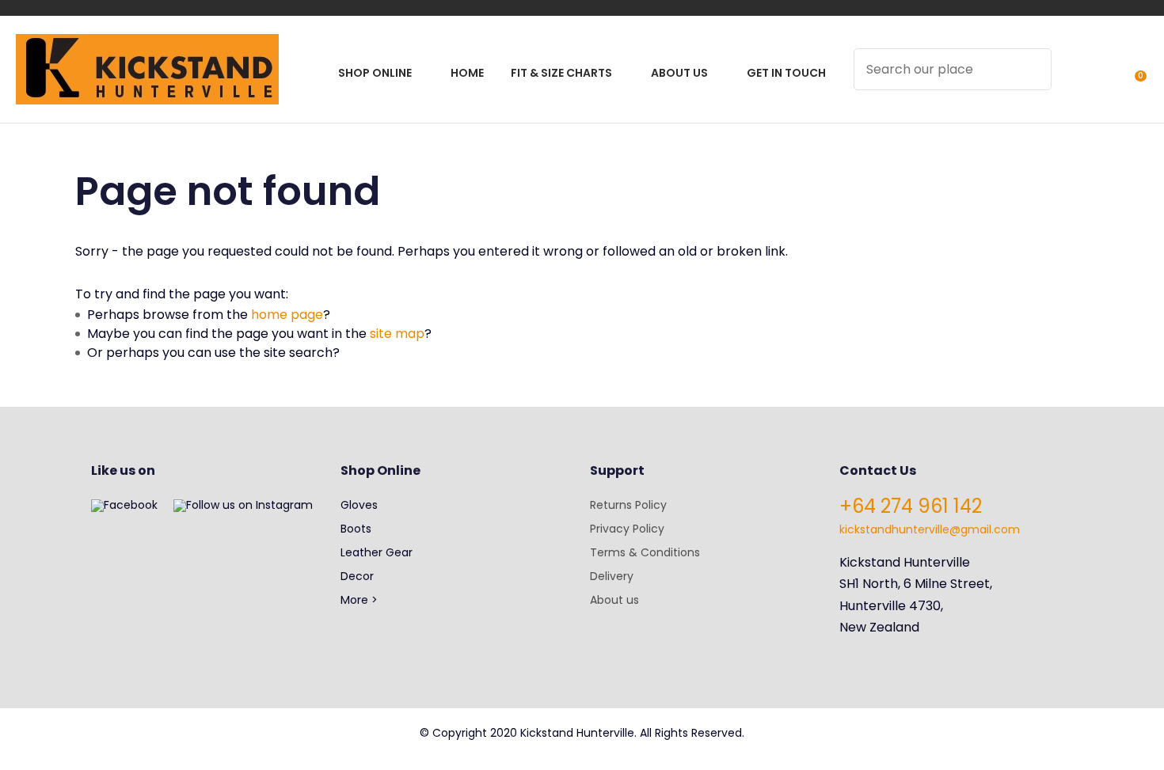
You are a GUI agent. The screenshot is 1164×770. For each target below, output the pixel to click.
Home (467, 73)
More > (359, 600)
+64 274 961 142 (910, 506)
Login (1072, 79)
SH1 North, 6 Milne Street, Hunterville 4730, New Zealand (915, 605)
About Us (679, 73)
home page (287, 314)
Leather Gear (376, 552)
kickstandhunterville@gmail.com (929, 529)
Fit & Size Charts (561, 73)
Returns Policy (628, 505)
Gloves (359, 505)
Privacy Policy (627, 529)
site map (397, 333)
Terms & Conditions (645, 552)
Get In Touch (786, 73)
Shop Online (375, 73)
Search (1033, 69)
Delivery (611, 576)
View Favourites (1101, 79)
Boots (355, 529)
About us (614, 600)
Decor (357, 576)
